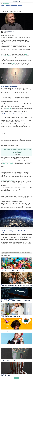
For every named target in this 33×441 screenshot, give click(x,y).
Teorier (2, 330)
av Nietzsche (13, 63)
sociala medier (8, 108)
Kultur (1, 3)
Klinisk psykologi (3, 374)
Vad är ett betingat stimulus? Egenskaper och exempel (12, 331)
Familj (2, 284)
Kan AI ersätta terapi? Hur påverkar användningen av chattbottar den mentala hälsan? (15, 301)
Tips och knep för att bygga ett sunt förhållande (11, 316)
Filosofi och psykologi (6, 3)
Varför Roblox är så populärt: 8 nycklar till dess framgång (13, 270)
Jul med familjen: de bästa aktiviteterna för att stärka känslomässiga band (16, 285)
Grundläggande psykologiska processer (7, 299)
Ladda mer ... (16, 378)
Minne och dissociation (5, 375)
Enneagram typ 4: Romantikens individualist (10, 346)
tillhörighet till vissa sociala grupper (8, 163)
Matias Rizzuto (6, 32)
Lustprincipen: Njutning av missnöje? (8, 360)
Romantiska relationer (4, 315)
